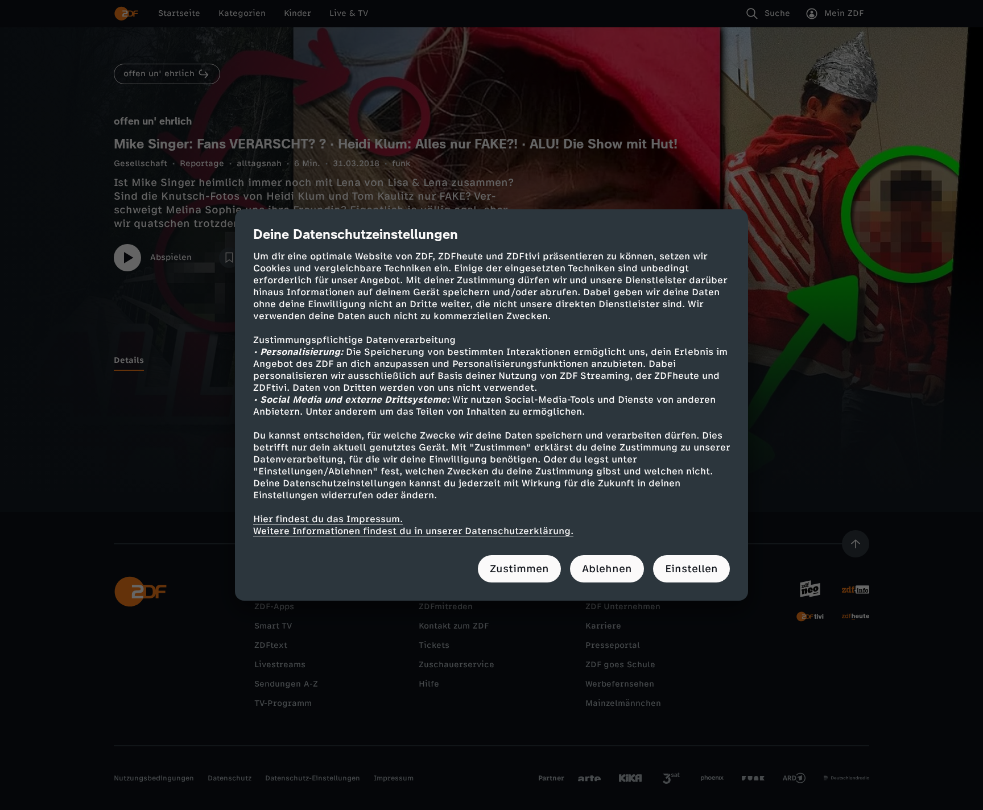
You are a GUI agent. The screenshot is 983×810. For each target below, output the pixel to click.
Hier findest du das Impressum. (328, 519)
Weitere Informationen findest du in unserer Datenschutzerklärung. (413, 531)
